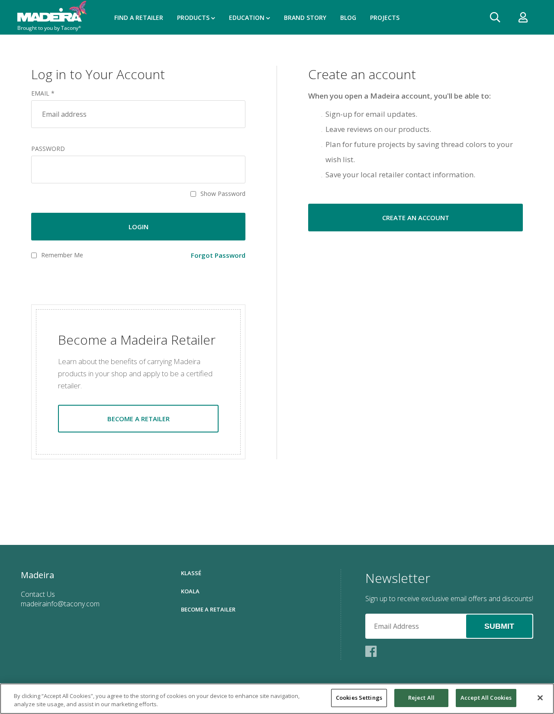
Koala (190, 591)
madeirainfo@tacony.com (60, 603)
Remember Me (62, 255)
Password (48, 148)
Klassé (191, 573)
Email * (43, 93)
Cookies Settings (359, 697)
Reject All (421, 697)
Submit (499, 626)
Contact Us (38, 594)
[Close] (540, 697)
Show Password (222, 193)
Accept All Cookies (486, 697)
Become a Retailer (208, 609)
